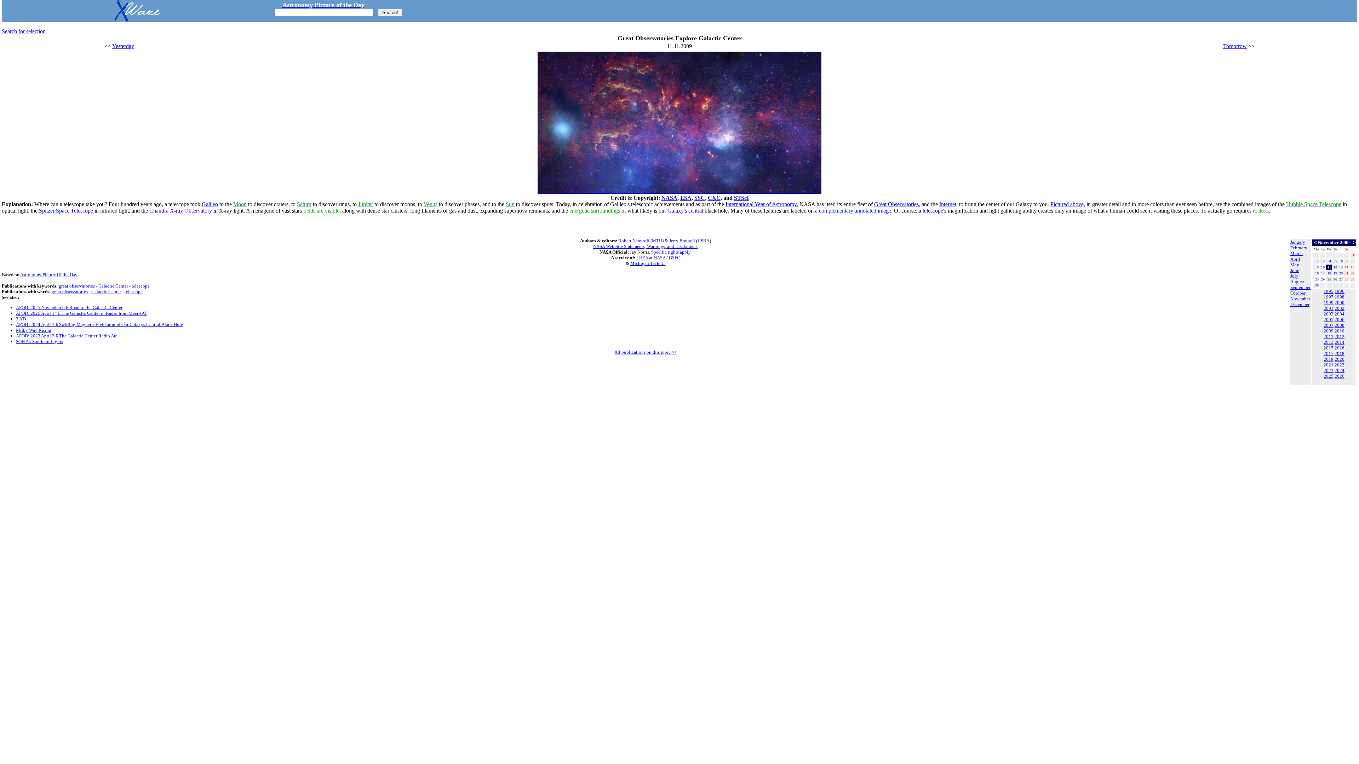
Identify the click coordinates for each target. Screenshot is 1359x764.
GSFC (674, 257)
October (1298, 293)
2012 (1339, 336)
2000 (1339, 302)
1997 (1329, 297)
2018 (1339, 353)
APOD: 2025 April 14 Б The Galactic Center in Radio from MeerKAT (81, 313)
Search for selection (24, 31)
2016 (1339, 348)
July (1294, 276)
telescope (933, 211)
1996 (1339, 291)
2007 (1329, 325)
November (1300, 298)
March (1296, 253)
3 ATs (21, 319)
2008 (1339, 325)
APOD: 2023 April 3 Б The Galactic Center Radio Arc (66, 335)
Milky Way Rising (33, 330)
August (1297, 281)
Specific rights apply (670, 252)
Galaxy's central (685, 211)
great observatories (77, 286)
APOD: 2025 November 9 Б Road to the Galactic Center (69, 307)
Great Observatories (896, 204)
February (1298, 247)
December (1299, 304)
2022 (1339, 364)
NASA (669, 198)
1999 (1329, 302)
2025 (1329, 376)
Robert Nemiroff (633, 240)
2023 (1329, 370)
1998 (1339, 297)
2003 (1329, 314)
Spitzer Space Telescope (66, 211)
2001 (1329, 308)
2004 (1339, 314)
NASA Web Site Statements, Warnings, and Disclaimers (645, 246)
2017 (1329, 353)
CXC (714, 198)
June (1294, 270)
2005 (1329, 319)
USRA (704, 240)
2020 (1339, 359)
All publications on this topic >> (645, 352)
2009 (1329, 331)
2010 (1339, 331)
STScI (741, 198)
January (1297, 242)
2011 (1329, 336)
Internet (947, 204)
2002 (1339, 308)
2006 (1339, 319)
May (1294, 264)
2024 (1339, 370)
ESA (686, 198)
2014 (1339, 342)
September (1300, 287)
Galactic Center (113, 286)
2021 (1329, 364)
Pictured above (1067, 204)
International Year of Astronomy (761, 204)
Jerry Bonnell (682, 240)
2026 (1339, 376)
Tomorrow (1235, 46)
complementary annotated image (855, 211)
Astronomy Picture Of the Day (49, 274)
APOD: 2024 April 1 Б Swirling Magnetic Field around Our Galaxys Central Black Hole (99, 324)
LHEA (642, 257)
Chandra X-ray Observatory (180, 211)
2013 (1329, 342)
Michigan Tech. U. (648, 263)
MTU (657, 240)
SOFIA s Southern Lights (39, 341)
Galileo (210, 204)
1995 (1329, 291)
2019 (1329, 359)
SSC (699, 198)
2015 (1329, 348)
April (1295, 259)
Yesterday (123, 46)
